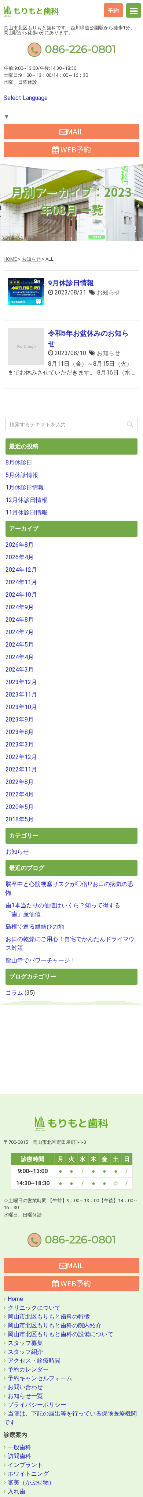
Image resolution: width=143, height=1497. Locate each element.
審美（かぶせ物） (31, 1482)
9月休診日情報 (71, 283)
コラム (14, 992)
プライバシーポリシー (37, 1404)
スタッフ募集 (25, 1342)
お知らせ (108, 292)
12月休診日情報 (26, 499)
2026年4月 (20, 557)
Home (15, 1298)
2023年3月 (20, 744)
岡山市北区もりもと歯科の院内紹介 (55, 1325)
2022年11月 (21, 769)
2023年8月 (20, 731)
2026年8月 (20, 544)
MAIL (75, 131)
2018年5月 (20, 819)
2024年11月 (21, 582)
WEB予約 (75, 149)
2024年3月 (20, 669)
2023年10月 (21, 707)
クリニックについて (34, 1307)
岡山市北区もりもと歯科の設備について (60, 1334)
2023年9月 (20, 719)
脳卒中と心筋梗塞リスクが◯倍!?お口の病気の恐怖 (69, 888)
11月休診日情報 (26, 512)
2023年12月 (21, 682)
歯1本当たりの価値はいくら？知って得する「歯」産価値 (63, 910)
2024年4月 (20, 657)
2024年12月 (21, 569)
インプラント (25, 1464)
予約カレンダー (28, 1369)
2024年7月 (20, 632)
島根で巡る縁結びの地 (35, 926)
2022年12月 (21, 756)
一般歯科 (19, 1447)
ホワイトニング (28, 1473)
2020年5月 (20, 806)
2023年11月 (21, 694)
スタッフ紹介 (25, 1351)
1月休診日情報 (25, 487)
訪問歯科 (19, 1456)
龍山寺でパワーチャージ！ (41, 960)
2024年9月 (20, 607)
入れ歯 (16, 1491)
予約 (113, 10)
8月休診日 (19, 462)
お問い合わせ (25, 1387)
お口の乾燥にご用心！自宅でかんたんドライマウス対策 (70, 943)
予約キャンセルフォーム (40, 1378)
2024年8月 (20, 619)
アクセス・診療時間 (34, 1360)
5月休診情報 (22, 474)
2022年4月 (20, 794)
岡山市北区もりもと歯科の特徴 (49, 1316)
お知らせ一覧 (25, 1395)
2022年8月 (20, 781)
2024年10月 (21, 594)
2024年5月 (20, 644)
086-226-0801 (80, 48)
